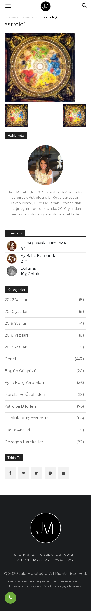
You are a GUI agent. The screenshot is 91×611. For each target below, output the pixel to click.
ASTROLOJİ (31, 17)
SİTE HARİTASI (24, 554)
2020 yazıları (44, 311)
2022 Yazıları (44, 299)
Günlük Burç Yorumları (44, 418)
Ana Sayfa (11, 17)
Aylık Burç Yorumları (44, 382)
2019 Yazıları (44, 323)
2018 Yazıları (44, 335)
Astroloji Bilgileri (44, 406)
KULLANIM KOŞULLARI (33, 560)
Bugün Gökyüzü (44, 371)
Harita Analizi (44, 430)
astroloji (16, 24)
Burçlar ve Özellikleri (44, 394)
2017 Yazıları (44, 347)
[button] (84, 6)
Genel (44, 359)
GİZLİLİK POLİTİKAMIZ (56, 554)
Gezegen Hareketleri (44, 442)
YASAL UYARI (64, 560)
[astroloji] (40, 67)
